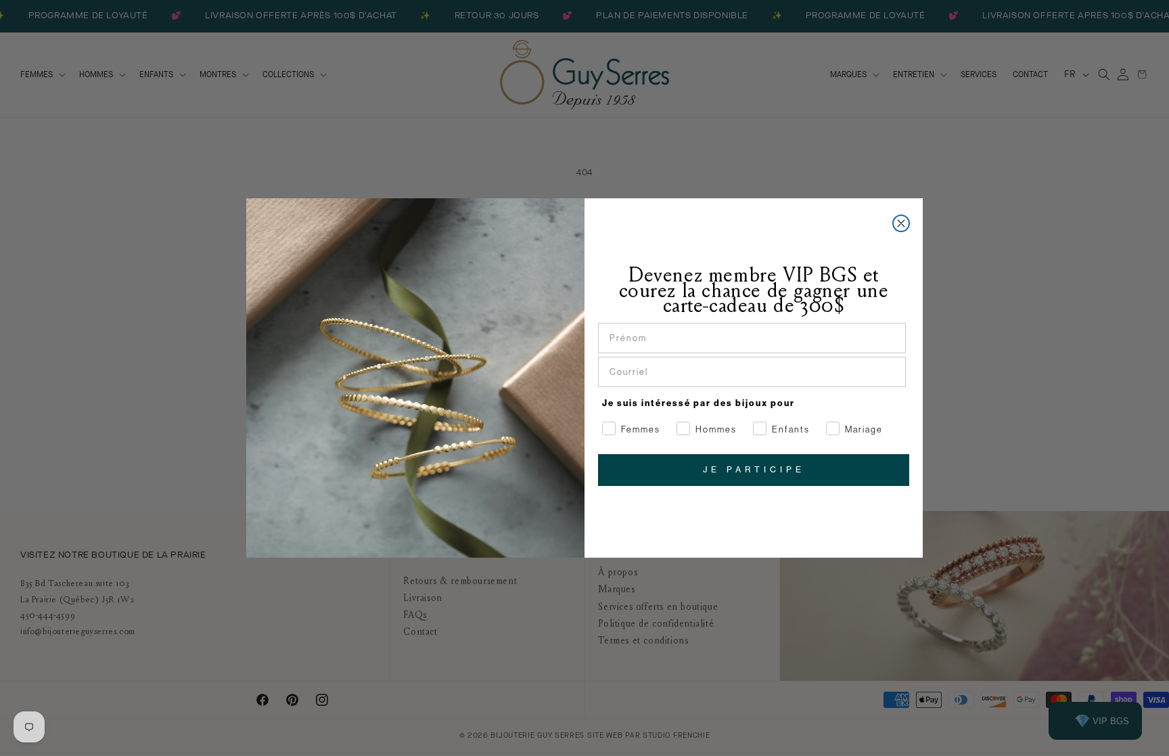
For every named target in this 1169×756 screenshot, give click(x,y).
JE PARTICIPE (754, 469)
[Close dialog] (901, 223)
